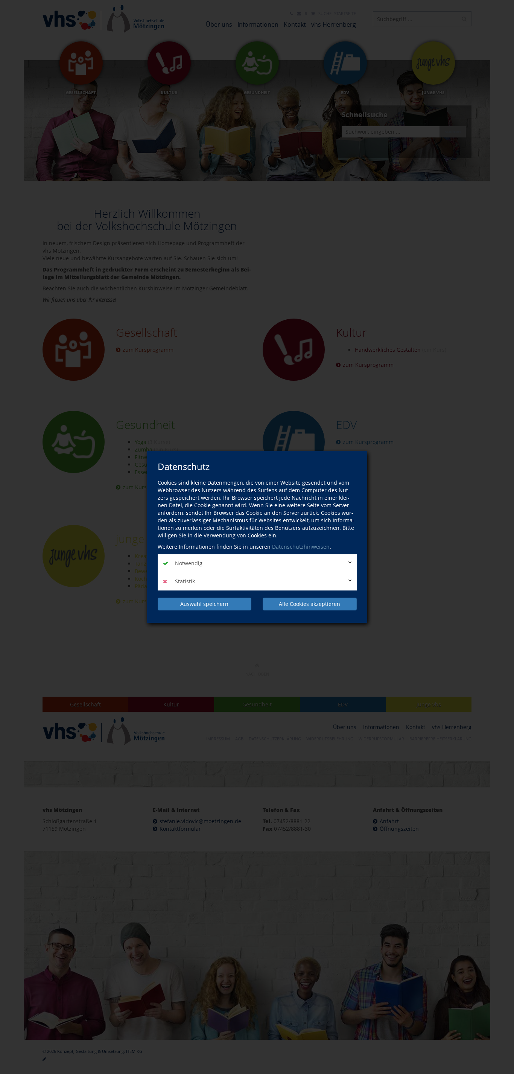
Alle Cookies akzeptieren (309, 603)
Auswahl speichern (204, 603)
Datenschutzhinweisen (301, 546)
